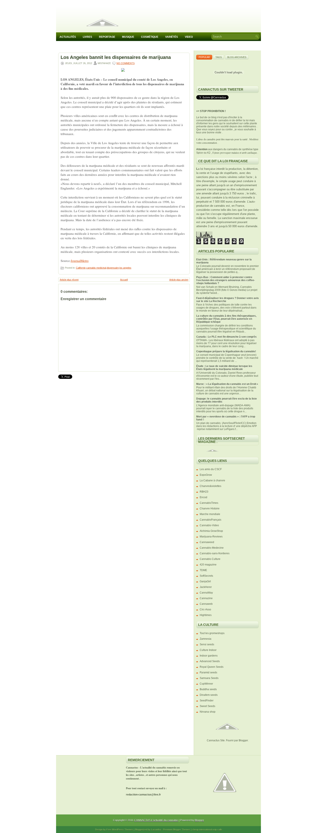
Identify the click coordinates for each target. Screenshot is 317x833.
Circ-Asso (205, 609)
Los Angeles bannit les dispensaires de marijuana (116, 57)
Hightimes (206, 615)
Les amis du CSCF (211, 469)
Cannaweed (207, 542)
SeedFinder (206, 700)
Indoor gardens (209, 655)
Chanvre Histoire (210, 508)
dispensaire (113, 267)
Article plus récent (69, 279)
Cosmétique (149, 36)
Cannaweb (206, 603)
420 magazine (208, 564)
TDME (203, 570)
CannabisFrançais (210, 519)
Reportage (107, 36)
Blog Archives (236, 57)
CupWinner (206, 683)
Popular (204, 57)
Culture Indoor (208, 650)
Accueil (124, 279)
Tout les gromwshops (212, 633)
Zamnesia (205, 638)
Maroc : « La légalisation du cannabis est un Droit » (227, 384)
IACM (63, 45)
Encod (203, 497)
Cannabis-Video (209, 525)
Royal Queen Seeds (211, 666)
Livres (87, 36)
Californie (81, 267)
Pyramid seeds (208, 672)
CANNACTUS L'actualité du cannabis (156, 820)
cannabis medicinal (96, 267)
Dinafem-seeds (209, 694)
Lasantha (156, 829)
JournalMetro (80, 260)
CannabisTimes (209, 502)
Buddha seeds (208, 689)
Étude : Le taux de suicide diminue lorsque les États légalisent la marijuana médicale (224, 368)
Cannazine (206, 598)
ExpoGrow (206, 474)
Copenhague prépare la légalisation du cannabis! (226, 351)
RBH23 (204, 491)
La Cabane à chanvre (212, 480)
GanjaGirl (205, 581)
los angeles (125, 267)
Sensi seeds (207, 644)
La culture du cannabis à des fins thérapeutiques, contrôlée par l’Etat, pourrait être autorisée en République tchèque (226, 318)
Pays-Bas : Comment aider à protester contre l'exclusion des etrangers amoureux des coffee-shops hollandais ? (225, 280)
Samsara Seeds (209, 678)
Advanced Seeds (210, 661)
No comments (125, 63)
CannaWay (206, 592)
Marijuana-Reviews (211, 536)
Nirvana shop (207, 711)
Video (189, 36)
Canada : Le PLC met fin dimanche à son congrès (226, 336)
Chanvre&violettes (210, 486)
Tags (218, 57)
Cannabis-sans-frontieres (214, 553)
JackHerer (206, 587)
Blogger (243, 740)
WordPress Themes (122, 829)
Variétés (171, 36)
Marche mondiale (210, 514)
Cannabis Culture (210, 559)
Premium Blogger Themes (176, 829)
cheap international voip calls (207, 829)
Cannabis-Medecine (212, 547)
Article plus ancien (178, 279)
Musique (128, 36)
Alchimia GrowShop (211, 530)
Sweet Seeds (207, 706)
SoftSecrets (206, 575)
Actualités (68, 36)
